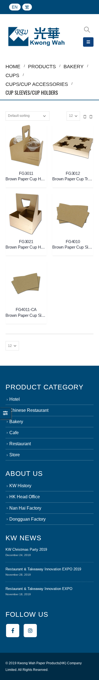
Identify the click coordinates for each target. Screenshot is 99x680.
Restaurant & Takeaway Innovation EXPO (39, 589)
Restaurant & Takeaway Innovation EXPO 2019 (43, 569)
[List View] (91, 115)
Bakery (16, 421)
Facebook (12, 630)
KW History (20, 485)
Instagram (30, 630)
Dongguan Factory (27, 519)
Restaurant (20, 443)
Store (14, 454)
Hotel (14, 399)
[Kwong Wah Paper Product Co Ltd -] (36, 36)
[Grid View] (84, 115)
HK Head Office (24, 496)
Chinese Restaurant (28, 410)
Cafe (14, 432)
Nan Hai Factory (25, 508)
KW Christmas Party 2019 (26, 549)
